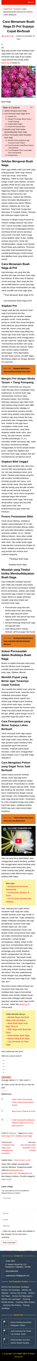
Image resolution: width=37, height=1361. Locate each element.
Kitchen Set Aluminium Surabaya (15, 1287)
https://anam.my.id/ (22, 1160)
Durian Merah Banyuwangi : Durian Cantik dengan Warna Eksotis (23, 1102)
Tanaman (12, 1133)
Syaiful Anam (6, 1160)
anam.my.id (6, 63)
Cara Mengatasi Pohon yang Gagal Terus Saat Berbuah (20, 151)
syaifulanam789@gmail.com (17, 1276)
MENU (32, 2)
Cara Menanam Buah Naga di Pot (17, 114)
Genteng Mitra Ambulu (25, 1302)
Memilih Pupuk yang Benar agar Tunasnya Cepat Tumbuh (19, 141)
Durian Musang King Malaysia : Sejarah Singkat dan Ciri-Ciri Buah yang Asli (23, 1123)
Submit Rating (6, 1077)
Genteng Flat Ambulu (12, 1305)
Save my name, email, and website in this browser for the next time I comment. (18, 1234)
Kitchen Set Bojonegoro (22, 1296)
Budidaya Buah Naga (24, 1136)
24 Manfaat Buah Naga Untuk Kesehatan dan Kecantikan (7, 1147)
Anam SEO (22, 1354)
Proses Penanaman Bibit (16, 126)
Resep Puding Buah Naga (18, 1038)
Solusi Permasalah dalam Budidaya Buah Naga (17, 136)
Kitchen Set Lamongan (11, 1299)
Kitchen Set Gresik (18, 1293)
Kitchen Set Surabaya (10, 1290)
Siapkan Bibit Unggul (15, 124)
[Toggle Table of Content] (31, 107)
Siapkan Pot (12, 116)
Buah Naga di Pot (8, 1136)
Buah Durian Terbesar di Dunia (23, 1111)
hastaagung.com (25, 1173)
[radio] (20, 1060)
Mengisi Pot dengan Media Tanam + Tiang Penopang (20, 120)
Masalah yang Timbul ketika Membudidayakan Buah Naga (15, 130)
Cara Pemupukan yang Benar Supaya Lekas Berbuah (21, 146)
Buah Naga (28, 1133)
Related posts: (13, 155)
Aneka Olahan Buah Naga (18, 1035)
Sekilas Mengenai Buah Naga (15, 111)
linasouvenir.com (16, 1170)
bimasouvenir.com (9, 1173)
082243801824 (12, 1271)
